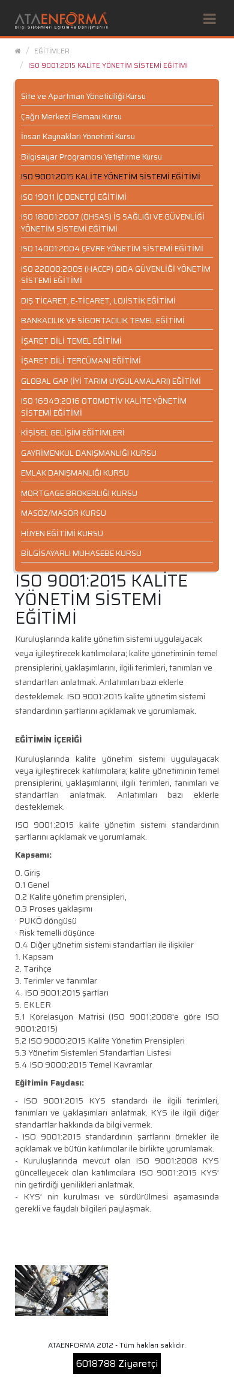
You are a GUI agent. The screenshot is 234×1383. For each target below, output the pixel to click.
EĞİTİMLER (52, 51)
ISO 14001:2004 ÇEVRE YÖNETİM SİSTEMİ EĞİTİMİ (112, 248)
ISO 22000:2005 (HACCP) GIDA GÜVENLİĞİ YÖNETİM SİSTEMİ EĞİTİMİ (116, 275)
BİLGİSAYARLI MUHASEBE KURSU (81, 553)
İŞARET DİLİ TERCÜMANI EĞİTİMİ (81, 360)
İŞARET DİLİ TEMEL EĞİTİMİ (71, 341)
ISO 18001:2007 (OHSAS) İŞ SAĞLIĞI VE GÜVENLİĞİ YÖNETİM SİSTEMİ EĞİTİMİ (113, 223)
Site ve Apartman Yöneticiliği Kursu (83, 96)
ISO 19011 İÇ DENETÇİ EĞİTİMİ (74, 197)
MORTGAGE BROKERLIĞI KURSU (79, 493)
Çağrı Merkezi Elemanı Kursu (71, 116)
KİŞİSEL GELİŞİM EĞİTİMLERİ (73, 432)
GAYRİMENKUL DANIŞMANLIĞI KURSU (89, 453)
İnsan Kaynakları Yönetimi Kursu (78, 136)
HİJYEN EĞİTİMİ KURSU (62, 533)
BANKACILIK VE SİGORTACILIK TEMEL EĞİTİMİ (103, 320)
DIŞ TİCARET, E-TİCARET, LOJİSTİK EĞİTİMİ (98, 300)
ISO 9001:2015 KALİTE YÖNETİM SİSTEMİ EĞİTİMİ (108, 65)
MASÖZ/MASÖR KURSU (63, 513)
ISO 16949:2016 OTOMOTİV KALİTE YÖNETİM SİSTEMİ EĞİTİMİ (104, 407)
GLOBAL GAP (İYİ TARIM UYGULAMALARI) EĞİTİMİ (111, 381)
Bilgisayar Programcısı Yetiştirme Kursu (91, 157)
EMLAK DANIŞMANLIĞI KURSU (75, 473)
